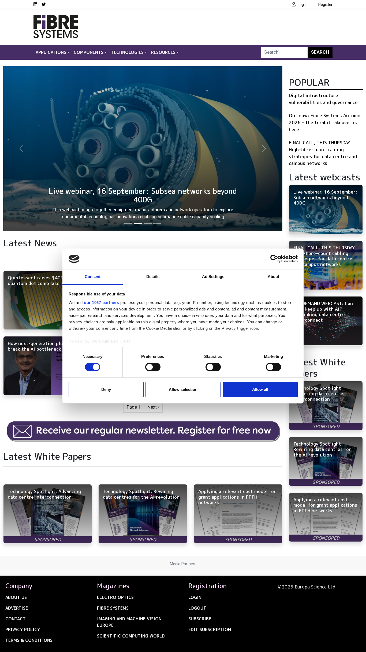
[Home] (55, 18)
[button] (21, 148)
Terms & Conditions (29, 640)
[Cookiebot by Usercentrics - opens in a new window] (274, 259)
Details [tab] (152, 276)
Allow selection (183, 389)
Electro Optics (115, 597)
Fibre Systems (113, 608)
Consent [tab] (93, 276)
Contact (15, 619)
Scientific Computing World (131, 636)
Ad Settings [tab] (213, 276)
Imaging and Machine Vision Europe (129, 622)
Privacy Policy (22, 629)
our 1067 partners (101, 302)
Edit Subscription (209, 629)
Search (320, 52)
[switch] (152, 367)
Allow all (260, 389)
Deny (106, 389)
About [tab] (273, 276)
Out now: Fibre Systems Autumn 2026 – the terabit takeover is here (324, 122)
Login (194, 597)
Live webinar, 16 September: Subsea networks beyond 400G (143, 195)
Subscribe (199, 619)
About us (16, 597)
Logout (197, 608)
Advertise (16, 608)
